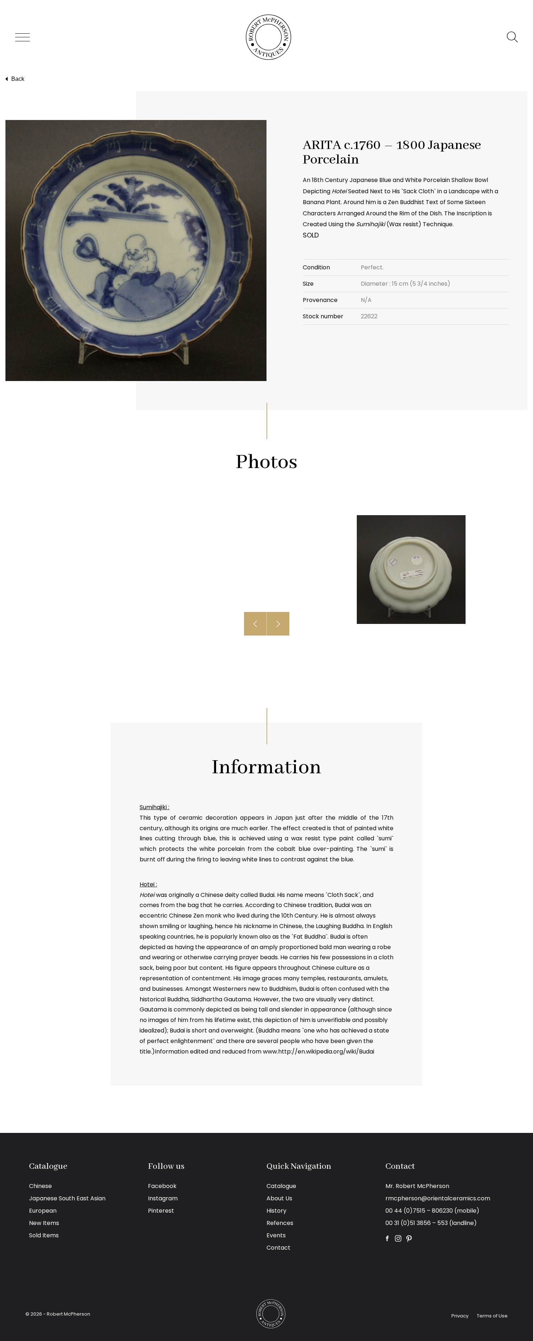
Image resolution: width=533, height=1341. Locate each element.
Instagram (163, 1198)
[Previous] (255, 624)
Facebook (162, 1186)
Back (17, 79)
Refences (279, 1223)
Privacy (459, 1315)
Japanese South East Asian (67, 1198)
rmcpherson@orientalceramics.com (437, 1198)
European (43, 1211)
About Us (279, 1198)
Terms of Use (492, 1315)
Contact (278, 1247)
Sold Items (44, 1235)
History (276, 1211)
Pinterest (161, 1211)
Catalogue (281, 1186)
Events (276, 1235)
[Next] (278, 624)
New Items (44, 1223)
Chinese (40, 1186)
